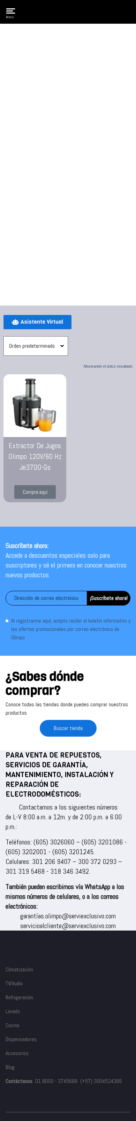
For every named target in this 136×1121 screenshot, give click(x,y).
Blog (10, 1067)
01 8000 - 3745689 (56, 1081)
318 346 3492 (69, 871)
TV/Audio (14, 983)
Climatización (19, 969)
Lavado (13, 1011)
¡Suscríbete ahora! (109, 598)
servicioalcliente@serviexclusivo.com (68, 925)
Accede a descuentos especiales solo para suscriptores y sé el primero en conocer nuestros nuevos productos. (66, 565)
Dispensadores (21, 1039)
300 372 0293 (97, 861)
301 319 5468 (25, 871)
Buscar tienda (68, 728)
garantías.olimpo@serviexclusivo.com (68, 915)
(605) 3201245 (72, 851)
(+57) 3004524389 (101, 1081)
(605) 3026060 (53, 842)
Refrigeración (19, 997)
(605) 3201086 (102, 842)
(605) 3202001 (26, 851)
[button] (35, 492)
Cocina (12, 1025)
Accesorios (17, 1053)
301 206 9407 (51, 861)
